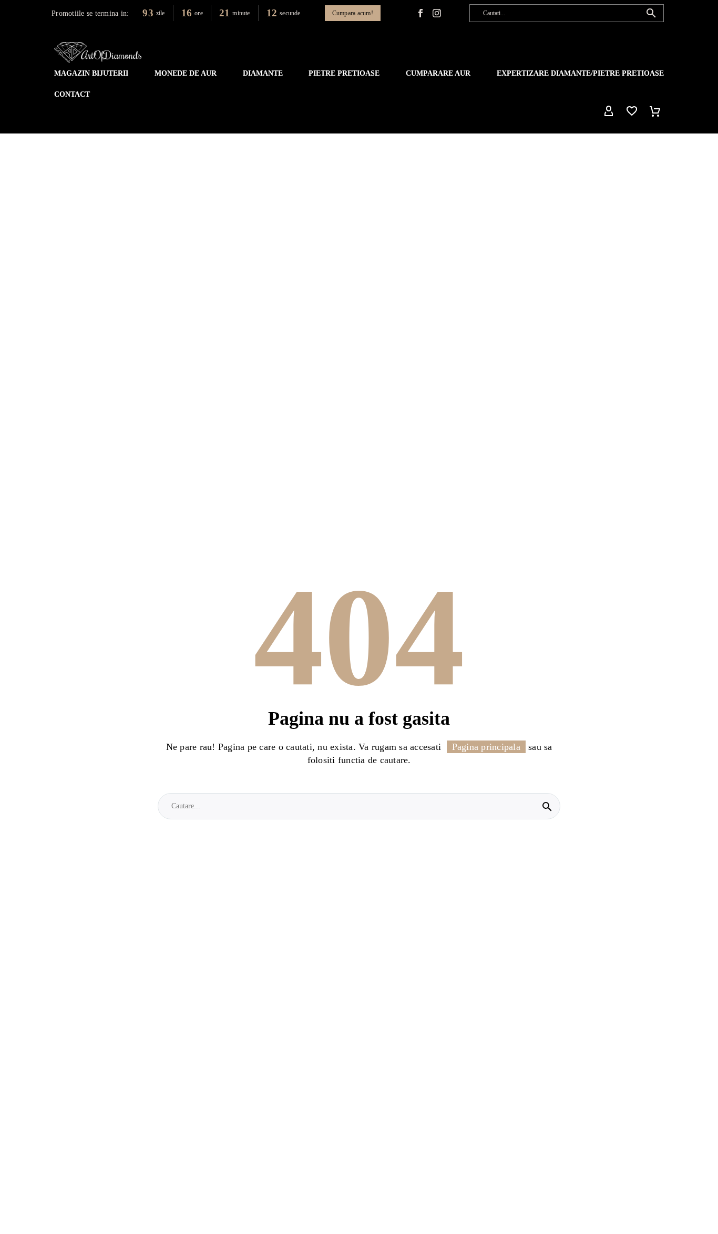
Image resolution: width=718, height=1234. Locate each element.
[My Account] (608, 111)
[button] (651, 13)
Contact (72, 94)
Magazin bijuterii (91, 73)
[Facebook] (420, 13)
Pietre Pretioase (344, 73)
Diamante (263, 73)
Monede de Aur (186, 73)
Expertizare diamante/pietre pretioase (580, 73)
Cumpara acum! (352, 13)
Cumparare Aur (438, 73)
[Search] (547, 806)
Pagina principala (486, 747)
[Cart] (655, 111)
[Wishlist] (631, 111)
